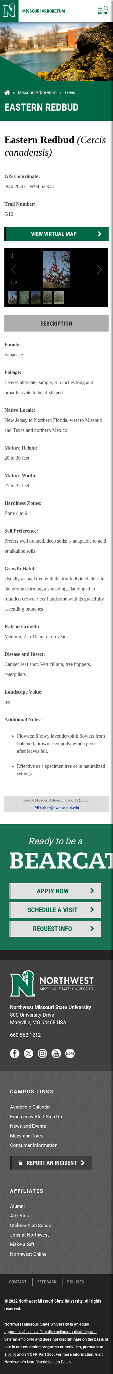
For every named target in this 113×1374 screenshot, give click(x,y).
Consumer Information (33, 1145)
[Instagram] (42, 1056)
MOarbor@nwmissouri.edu (57, 808)
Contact (18, 1282)
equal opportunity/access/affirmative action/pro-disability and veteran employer (50, 1332)
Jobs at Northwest (29, 1235)
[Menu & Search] (103, 11)
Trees (69, 92)
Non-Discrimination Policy (49, 1362)
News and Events (28, 1126)
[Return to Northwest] (9, 11)
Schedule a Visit (53, 909)
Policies (75, 1282)
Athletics (19, 1215)
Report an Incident (51, 1162)
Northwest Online (28, 1254)
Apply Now (53, 890)
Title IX (10, 1354)
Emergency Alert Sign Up (36, 1116)
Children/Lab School (31, 1225)
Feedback (46, 1282)
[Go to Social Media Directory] (70, 1056)
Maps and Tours (27, 1135)
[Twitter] (28, 1056)
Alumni (17, 1206)
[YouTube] (56, 1056)
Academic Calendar (30, 1106)
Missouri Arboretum (43, 11)
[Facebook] (14, 1056)
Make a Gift (22, 1244)
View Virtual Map (54, 233)
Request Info (52, 928)
